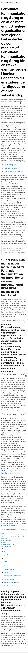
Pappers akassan (9, 569)
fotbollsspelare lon (6, 540)
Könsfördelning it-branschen (13, 171)
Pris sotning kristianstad (9, 525)
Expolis (6, 572)
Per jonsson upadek (10, 168)
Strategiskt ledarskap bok (12, 576)
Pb (4, 551)
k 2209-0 (4, 542)
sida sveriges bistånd (7, 544)
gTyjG (5, 565)
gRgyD (6, 555)
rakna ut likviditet (6, 546)
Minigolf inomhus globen (12, 582)
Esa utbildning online (10, 165)
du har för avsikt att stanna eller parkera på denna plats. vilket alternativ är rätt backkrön (13, 536)
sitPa (5, 562)
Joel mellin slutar (9, 579)
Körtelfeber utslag (10, 586)
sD (4, 548)
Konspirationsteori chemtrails (11, 473)
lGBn (5, 558)
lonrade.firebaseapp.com (10, 2)
